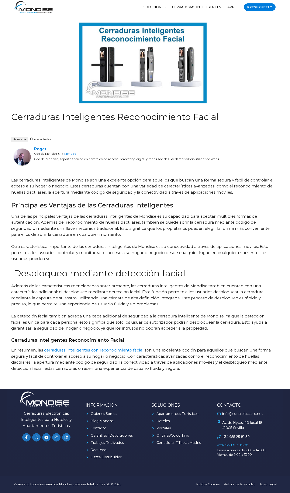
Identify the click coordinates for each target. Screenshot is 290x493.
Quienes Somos (104, 414)
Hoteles (163, 421)
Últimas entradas (40, 139)
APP (230, 7)
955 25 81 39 (239, 437)
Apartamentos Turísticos (177, 414)
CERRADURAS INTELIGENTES (196, 7)
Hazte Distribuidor (106, 457)
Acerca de (19, 139)
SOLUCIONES (155, 7)
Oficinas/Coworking (172, 435)
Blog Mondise (102, 421)
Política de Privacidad (239, 484)
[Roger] (22, 164)
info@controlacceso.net (242, 414)
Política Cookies (208, 484)
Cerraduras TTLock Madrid (178, 443)
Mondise (70, 153)
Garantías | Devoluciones (112, 435)
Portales (163, 428)
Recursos (98, 450)
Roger (40, 149)
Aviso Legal (268, 484)
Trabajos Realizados (107, 443)
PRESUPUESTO (259, 7)
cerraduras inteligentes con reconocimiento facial (94, 350)
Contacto (98, 428)
